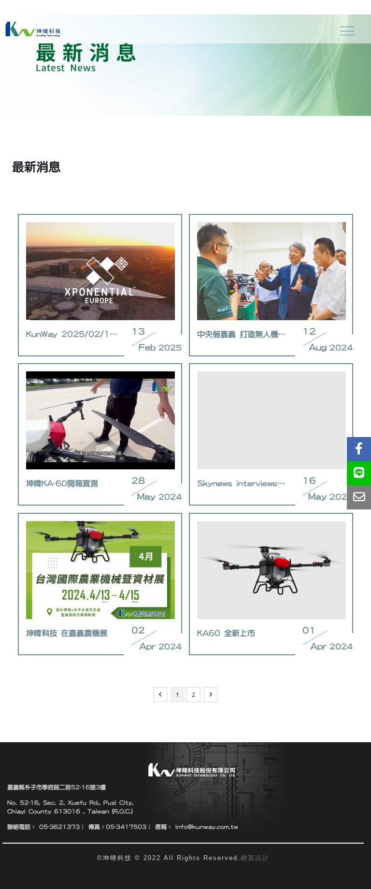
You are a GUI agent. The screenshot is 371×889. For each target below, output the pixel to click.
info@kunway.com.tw (205, 827)
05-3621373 (58, 827)
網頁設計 (255, 857)
